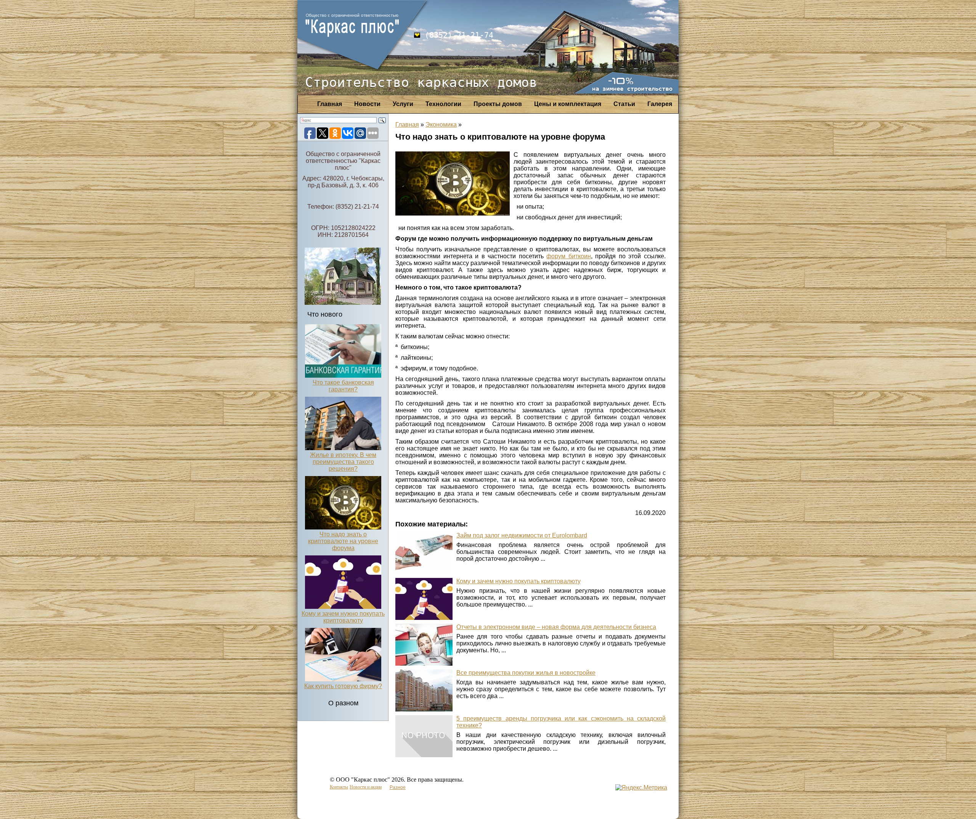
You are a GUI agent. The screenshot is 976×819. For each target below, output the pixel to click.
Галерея (659, 104)
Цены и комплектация (567, 104)
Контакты (339, 787)
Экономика (441, 124)
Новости (367, 104)
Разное (398, 787)
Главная (329, 104)
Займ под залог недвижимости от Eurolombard (521, 535)
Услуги (403, 104)
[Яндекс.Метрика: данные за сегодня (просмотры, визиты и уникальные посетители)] (641, 787)
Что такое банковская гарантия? (343, 386)
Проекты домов (498, 104)
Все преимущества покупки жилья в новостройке (526, 672)
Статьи (624, 104)
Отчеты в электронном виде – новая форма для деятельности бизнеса (556, 627)
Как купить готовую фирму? (343, 686)
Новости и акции (366, 787)
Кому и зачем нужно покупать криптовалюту (343, 617)
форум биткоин (568, 256)
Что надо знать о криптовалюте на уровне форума (343, 541)
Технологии (443, 104)
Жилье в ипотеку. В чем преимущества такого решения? (343, 462)
